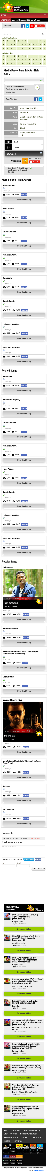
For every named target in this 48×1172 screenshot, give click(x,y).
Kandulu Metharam (9, 232)
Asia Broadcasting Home (32, 1130)
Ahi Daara (6, 786)
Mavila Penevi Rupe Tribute (29, 108)
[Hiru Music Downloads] (15, 6)
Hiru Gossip (25, 1137)
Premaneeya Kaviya (9, 255)
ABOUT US (7, 1141)
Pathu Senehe (8, 567)
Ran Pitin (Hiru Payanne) (11, 399)
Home (6, 1130)
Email (18, 863)
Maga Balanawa (8, 677)
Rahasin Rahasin (9, 301)
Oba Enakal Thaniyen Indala (12, 700)
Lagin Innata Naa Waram (11, 324)
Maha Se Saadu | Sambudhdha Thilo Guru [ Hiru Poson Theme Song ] (22, 762)
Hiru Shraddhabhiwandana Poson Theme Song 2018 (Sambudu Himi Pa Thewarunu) (21, 652)
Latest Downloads (10, 1134)
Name (4, 863)
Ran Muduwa (7, 278)
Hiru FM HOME (16, 1130)
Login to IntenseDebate (28, 859)
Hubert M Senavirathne (28, 124)
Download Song (24, 199)
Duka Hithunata (8, 809)
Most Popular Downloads (29, 1134)
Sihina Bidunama (9, 185)
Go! (43, 34)
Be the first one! (34, 838)
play (37, 87)
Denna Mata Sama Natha (11, 347)
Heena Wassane (8, 208)
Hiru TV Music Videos (11, 1137)
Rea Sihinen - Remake (10, 628)
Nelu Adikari (24, 112)
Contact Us (18, 1141)
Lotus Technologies (39, 1170)
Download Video (24, 929)
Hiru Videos (37, 1137)
